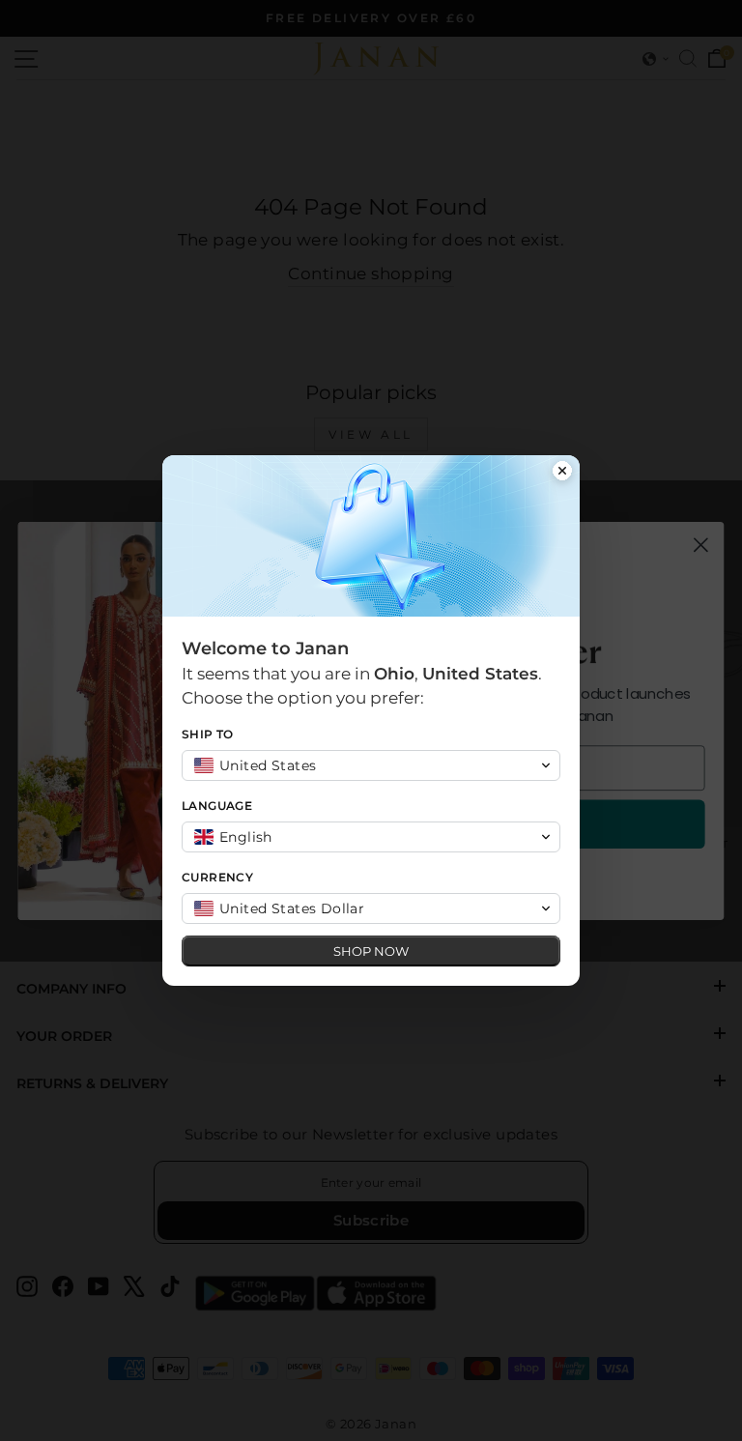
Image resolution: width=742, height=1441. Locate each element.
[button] (371, 765)
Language (217, 805)
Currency (217, 877)
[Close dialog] (562, 472)
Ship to (208, 734)
